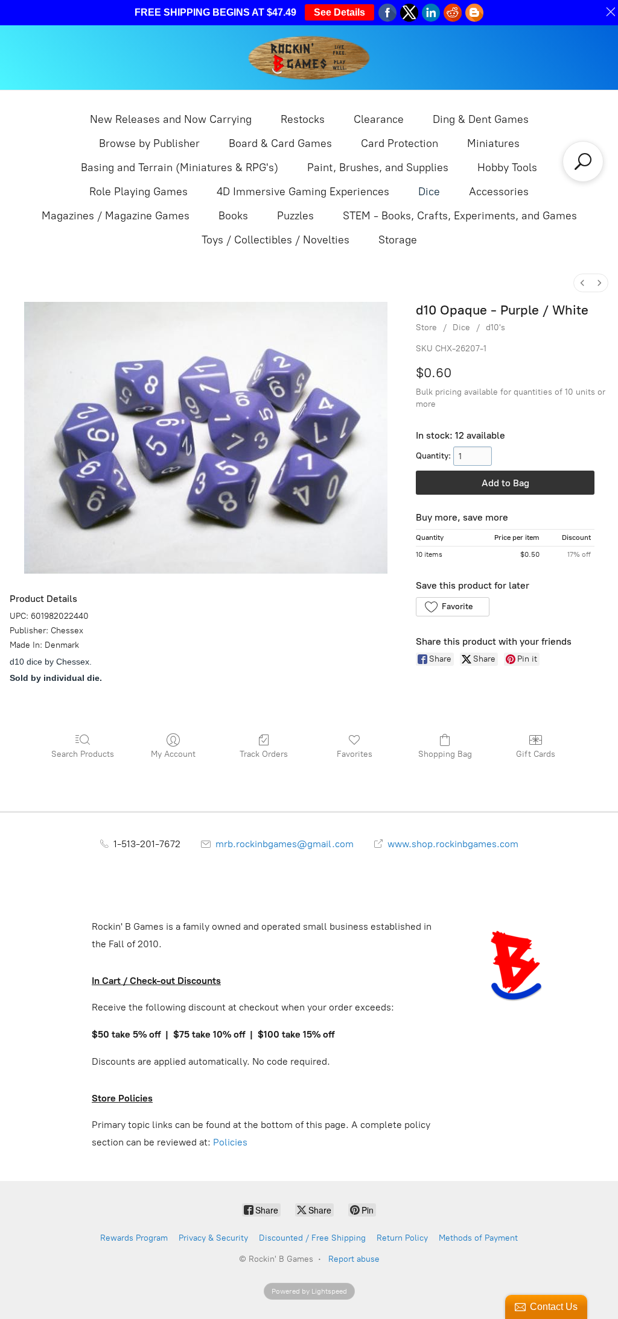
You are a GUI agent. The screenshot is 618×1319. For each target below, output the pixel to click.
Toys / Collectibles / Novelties (275, 239)
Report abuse (354, 1259)
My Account (173, 754)
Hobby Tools (507, 167)
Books (233, 215)
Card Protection (399, 143)
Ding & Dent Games (481, 119)
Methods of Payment (478, 1238)
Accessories (499, 191)
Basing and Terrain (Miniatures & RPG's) (179, 167)
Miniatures (493, 143)
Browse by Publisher (149, 143)
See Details (339, 12)
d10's (495, 327)
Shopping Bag (445, 754)
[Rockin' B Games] (309, 57)
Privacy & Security (213, 1238)
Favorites (354, 754)
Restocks (303, 119)
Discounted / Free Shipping (312, 1238)
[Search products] (583, 161)
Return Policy (402, 1238)
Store (426, 327)
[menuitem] (582, 283)
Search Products (82, 754)
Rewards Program (134, 1238)
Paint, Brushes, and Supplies (377, 167)
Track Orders (264, 754)
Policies (230, 1142)
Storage (397, 239)
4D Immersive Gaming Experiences (303, 191)
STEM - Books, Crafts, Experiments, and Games (460, 215)
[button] (452, 606)
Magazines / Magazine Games (116, 215)
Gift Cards (535, 754)
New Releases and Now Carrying (171, 119)
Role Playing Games (138, 191)
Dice (429, 191)
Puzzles (295, 215)
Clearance (379, 119)
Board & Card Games (280, 143)
